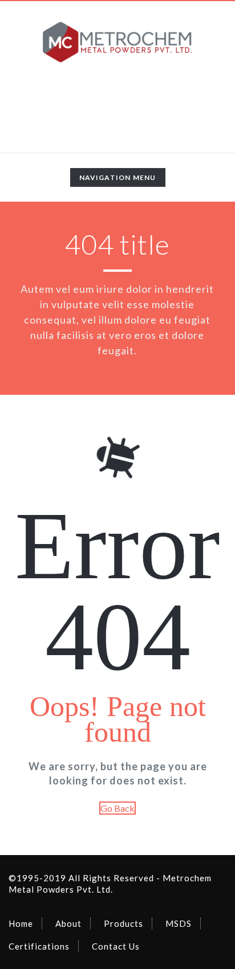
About (68, 923)
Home (21, 923)
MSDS (178, 923)
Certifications (39, 946)
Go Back (117, 808)
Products (123, 923)
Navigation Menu (117, 180)
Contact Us (116, 946)
